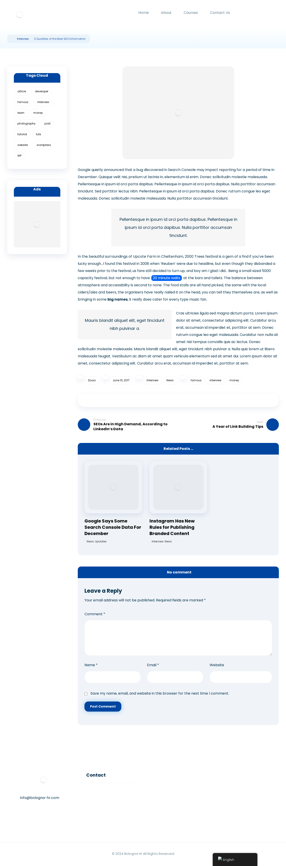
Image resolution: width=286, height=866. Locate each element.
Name (91, 665)
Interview (152, 380)
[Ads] (37, 224)
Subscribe (234, 825)
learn (20, 113)
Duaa (92, 380)
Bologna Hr (133, 853)
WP (19, 156)
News (170, 380)
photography (26, 123)
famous (196, 380)
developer (41, 91)
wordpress (44, 145)
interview (215, 380)
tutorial (22, 134)
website (22, 145)
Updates (101, 541)
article (21, 91)
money (234, 380)
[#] (42, 812)
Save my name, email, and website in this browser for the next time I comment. (159, 693)
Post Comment (103, 706)
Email (153, 665)
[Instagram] (24, 812)
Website (217, 665)
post (47, 123)
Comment (94, 614)
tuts (38, 134)
